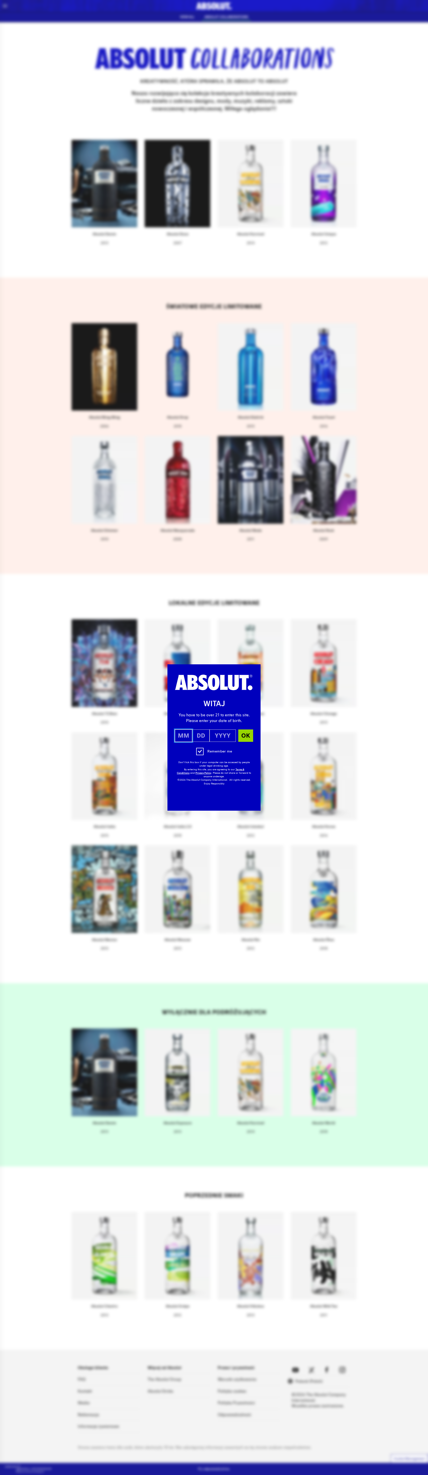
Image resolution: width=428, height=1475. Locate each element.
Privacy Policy (203, 773)
